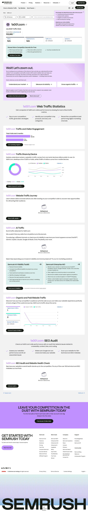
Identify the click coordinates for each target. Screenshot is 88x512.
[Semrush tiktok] (5, 468)
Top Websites (54, 453)
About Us (65, 438)
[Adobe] (4, 471)
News (64, 443)
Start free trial (7, 447)
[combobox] (51, 17)
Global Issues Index (67, 451)
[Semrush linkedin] (2, 468)
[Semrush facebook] (8, 468)
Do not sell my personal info (66, 454)
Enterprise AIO (54, 443)
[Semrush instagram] (3, 468)
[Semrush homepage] (7, 3)
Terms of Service (55, 471)
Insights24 (53, 447)
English (83, 471)
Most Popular (30, 8)
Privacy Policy (42, 471)
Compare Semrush (44, 449)
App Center (54, 451)
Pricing (30, 2)
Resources (46, 2)
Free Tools (53, 456)
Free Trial (41, 447)
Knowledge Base (79, 438)
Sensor (53, 458)
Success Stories (43, 451)
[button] (69, 8)
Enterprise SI (54, 445)
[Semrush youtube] (7, 468)
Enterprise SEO (54, 440)
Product (23, 2)
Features (41, 440)
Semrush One (42, 438)
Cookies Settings (68, 471)
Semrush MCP (54, 438)
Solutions (37, 2)
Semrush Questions (67, 440)
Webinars (77, 454)
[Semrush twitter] (10, 468)
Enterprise (55, 2)
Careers (65, 445)
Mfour (52, 449)
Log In (72, 2)
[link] (10, 8)
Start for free (81, 2)
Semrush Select (67, 449)
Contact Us (65, 457)
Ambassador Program (80, 456)
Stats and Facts (43, 453)
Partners (65, 447)
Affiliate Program (43, 456)
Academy (77, 440)
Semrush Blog (78, 452)
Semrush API (78, 443)
